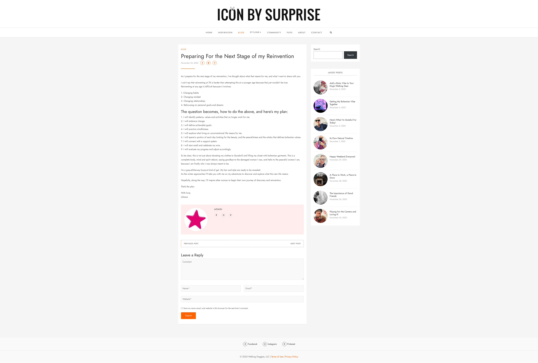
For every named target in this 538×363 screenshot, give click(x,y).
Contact (316, 32)
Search (317, 49)
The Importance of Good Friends (341, 195)
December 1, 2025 (337, 141)
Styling (254, 32)
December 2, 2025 (338, 125)
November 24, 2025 (189, 63)
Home (209, 32)
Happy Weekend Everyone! (342, 156)
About (302, 32)
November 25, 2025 (338, 217)
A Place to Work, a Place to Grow (343, 176)
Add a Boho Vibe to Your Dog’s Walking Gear (342, 85)
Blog (241, 32)
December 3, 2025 (338, 107)
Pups (290, 32)
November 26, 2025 (338, 199)
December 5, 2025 (338, 89)
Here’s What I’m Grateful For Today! (343, 121)
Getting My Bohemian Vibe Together (342, 103)
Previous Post (191, 243)
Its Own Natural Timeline (341, 138)
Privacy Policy (291, 356)
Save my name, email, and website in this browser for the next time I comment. (216, 308)
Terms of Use (277, 356)
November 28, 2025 (338, 180)
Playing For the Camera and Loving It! (343, 213)
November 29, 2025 (338, 159)
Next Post (296, 243)
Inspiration (225, 32)
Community (274, 32)
